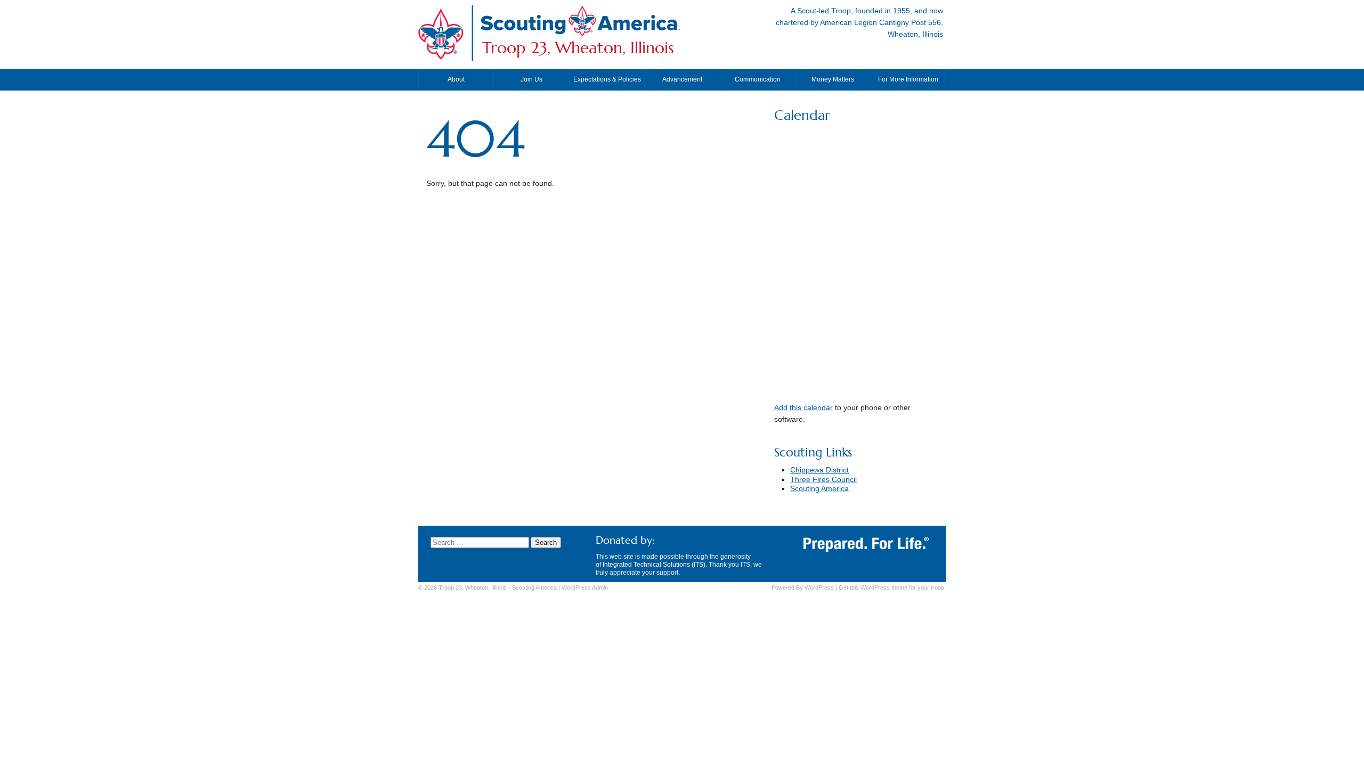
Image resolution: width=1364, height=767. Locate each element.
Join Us (531, 79)
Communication (758, 79)
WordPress (819, 587)
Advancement (682, 79)
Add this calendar (803, 408)
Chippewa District (819, 470)
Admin (585, 587)
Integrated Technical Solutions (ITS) (654, 564)
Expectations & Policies (607, 79)
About (456, 79)
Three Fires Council (823, 480)
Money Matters (832, 79)
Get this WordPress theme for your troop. (892, 587)
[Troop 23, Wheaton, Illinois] (580, 34)
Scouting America (819, 489)
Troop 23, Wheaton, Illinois (578, 48)
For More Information (908, 79)
